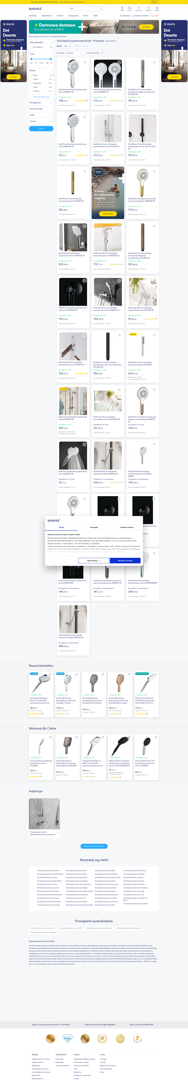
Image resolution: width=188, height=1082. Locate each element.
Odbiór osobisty (37, 1062)
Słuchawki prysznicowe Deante (48, 891)
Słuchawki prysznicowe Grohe (76, 877)
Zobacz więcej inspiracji (94, 846)
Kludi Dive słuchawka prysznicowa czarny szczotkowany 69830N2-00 (107, 582)
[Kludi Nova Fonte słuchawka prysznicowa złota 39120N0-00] (73, 183)
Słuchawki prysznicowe (58, 37)
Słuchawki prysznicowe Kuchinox (106, 884)
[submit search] (100, 8)
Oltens (35, 79)
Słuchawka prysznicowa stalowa (99, 928)
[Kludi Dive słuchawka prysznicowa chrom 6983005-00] (108, 74)
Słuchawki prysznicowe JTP (76, 898)
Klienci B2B (36, 1075)
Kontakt (103, 1062)
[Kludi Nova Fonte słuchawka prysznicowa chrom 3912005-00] (108, 128)
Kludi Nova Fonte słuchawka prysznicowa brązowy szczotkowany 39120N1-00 (139, 255)
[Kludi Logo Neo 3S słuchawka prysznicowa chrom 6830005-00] (108, 237)
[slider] (31, 59)
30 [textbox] (102, 53)
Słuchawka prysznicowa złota (71, 928)
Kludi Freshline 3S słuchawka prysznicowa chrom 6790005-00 (71, 363)
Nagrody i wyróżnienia (108, 1066)
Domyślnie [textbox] (69, 53)
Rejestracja (59, 1062)
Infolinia (129, 10)
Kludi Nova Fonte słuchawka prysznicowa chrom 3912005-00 (106, 145)
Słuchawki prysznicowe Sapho (134, 884)
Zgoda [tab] (61, 527)
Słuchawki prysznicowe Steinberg (136, 888)
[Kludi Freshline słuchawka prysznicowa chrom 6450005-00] (73, 237)
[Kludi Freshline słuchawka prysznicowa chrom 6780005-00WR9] (142, 456)
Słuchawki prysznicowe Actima (48, 871)
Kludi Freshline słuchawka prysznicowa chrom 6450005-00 (71, 254)
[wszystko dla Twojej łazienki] (40, 7)
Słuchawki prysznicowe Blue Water (49, 881)
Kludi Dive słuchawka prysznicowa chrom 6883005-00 (72, 91)
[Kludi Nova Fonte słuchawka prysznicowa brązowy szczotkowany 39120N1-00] (142, 237)
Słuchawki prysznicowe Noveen (106, 895)
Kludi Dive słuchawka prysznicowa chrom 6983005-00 (107, 91)
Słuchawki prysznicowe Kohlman (106, 874)
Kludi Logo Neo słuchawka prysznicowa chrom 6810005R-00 (106, 418)
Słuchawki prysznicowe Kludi (105, 871)
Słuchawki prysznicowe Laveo (105, 891)
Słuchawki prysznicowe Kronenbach (107, 877)
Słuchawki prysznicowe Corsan (48, 888)
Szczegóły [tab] (94, 527)
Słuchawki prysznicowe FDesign (48, 905)
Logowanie (59, 1059)
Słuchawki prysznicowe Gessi (76, 874)
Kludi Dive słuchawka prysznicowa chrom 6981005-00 (72, 473)
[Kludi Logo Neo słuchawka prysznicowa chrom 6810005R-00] (108, 401)
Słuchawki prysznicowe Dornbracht (49, 895)
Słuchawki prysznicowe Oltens (106, 898)
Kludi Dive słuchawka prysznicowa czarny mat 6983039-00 (72, 309)
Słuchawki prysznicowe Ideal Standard (79, 891)
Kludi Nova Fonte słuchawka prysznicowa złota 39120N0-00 (71, 200)
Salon (122, 10)
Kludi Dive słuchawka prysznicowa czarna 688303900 (72, 582)
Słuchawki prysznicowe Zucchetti (136, 904)
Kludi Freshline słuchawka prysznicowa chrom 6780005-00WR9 (140, 474)
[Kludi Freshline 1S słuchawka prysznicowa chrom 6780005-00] (108, 292)
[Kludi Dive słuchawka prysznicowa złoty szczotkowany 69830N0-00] (142, 183)
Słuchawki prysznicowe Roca (134, 881)
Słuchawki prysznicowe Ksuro (105, 881)
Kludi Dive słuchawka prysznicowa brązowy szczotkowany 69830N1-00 (142, 419)
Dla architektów (37, 1079)
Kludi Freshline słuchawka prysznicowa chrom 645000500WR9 (142, 582)
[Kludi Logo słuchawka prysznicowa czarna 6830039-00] (73, 401)
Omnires (36, 91)
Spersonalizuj (92, 561)
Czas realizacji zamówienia (41, 1072)
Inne (75, 1069)
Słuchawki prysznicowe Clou (47, 884)
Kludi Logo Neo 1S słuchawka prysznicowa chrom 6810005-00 (141, 309)
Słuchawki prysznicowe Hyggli (76, 888)
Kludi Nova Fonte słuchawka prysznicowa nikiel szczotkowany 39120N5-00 (141, 92)
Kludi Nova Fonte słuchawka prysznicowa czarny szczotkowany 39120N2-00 (107, 364)
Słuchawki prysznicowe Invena (77, 895)
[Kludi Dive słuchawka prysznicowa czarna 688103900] (108, 510)
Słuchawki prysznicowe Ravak (134, 874)
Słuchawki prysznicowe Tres (134, 895)
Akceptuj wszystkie (125, 561)
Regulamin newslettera (82, 1075)
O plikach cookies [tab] (126, 527)
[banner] (13, 51)
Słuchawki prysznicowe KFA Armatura (79, 905)
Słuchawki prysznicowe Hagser (77, 881)
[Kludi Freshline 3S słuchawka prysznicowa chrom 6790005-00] (73, 346)
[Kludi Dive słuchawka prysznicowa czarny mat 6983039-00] (73, 292)
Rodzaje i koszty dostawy (41, 1059)
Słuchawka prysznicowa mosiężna (44, 932)
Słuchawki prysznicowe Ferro (76, 871)
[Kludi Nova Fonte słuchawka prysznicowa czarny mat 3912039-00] (142, 128)
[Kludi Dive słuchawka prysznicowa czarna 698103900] (142, 510)
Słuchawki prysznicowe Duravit (48, 898)
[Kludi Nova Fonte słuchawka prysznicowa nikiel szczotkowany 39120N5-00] (142, 74)
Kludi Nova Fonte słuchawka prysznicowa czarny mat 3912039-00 (142, 146)
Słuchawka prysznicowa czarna (43, 928)
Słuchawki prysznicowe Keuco (76, 902)
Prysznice (44, 37)
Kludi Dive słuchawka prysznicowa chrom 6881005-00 (72, 145)
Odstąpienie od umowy (40, 1069)
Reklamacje (36, 1066)
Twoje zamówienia (62, 1066)
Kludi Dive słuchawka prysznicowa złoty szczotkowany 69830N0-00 (142, 200)
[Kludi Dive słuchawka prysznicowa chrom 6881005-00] (73, 128)
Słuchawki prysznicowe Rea (133, 877)
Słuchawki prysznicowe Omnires (106, 902)
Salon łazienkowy (106, 1069)
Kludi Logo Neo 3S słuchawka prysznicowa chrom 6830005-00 (106, 254)
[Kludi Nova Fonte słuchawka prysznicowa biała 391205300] (142, 346)
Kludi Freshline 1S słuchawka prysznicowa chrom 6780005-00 (106, 309)
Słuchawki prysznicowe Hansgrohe (78, 884)
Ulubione (148, 10)
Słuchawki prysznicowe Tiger (134, 891)
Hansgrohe (37, 83)
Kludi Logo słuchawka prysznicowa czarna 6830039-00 (73, 418)
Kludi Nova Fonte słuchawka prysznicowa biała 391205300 (140, 363)
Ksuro (35, 75)
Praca (102, 1072)
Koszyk (157, 10)
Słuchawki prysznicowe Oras (105, 905)
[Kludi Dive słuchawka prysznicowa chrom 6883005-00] (73, 74)
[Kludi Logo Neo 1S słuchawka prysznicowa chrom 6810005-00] (142, 292)
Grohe (35, 87)
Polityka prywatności (81, 1066)
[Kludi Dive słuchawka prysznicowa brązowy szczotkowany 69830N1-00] (142, 401)
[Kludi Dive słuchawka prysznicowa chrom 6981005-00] (73, 456)
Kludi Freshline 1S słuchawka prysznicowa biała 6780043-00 (105, 473)
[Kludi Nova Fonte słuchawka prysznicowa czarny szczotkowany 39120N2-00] (108, 346)
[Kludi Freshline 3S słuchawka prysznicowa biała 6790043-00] (73, 619)
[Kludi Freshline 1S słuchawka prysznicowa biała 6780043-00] (108, 456)
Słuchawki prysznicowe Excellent (49, 902)
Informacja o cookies (81, 1062)
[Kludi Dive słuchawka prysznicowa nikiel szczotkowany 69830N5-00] (73, 510)
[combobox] (74, 53)
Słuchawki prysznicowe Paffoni (135, 871)
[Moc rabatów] (94, 27)
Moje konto (139, 10)
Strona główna (34, 37)
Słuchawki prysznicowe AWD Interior (50, 874)
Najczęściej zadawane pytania (84, 1059)
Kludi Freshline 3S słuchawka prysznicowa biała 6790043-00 (71, 636)
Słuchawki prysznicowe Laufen (106, 888)
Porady (76, 1079)
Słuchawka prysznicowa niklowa (129, 928)
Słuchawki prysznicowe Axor (47, 877)
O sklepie (103, 1059)
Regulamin (77, 1072)
